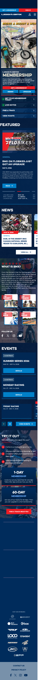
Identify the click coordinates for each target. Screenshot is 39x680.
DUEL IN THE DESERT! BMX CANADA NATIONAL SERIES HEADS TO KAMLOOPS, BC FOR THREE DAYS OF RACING (15, 241)
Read (8, 186)
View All (24, 252)
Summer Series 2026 (16, 361)
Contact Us (18, 666)
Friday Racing (11, 406)
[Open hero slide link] (18, 44)
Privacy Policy (18, 670)
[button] (8, 196)
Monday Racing (13, 385)
